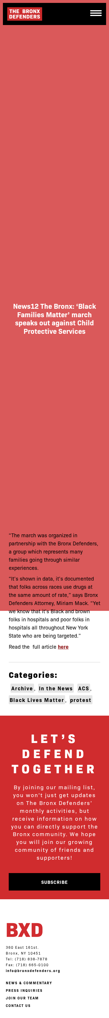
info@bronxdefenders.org (33, 970)
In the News (56, 688)
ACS (83, 688)
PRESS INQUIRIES (24, 990)
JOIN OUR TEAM (22, 998)
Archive (22, 688)
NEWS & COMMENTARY (29, 982)
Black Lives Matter (37, 699)
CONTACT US (18, 1005)
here (63, 646)
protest (81, 699)
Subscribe (54, 882)
